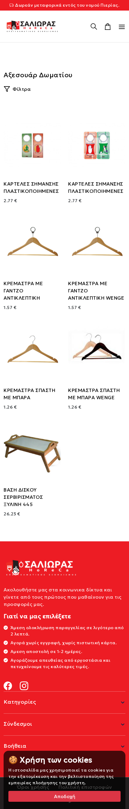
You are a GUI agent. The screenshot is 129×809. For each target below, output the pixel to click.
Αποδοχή (64, 796)
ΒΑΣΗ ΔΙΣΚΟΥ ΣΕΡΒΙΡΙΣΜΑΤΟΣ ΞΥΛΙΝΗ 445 (23, 497)
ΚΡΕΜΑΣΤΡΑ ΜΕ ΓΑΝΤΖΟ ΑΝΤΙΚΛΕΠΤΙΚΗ (23, 290)
